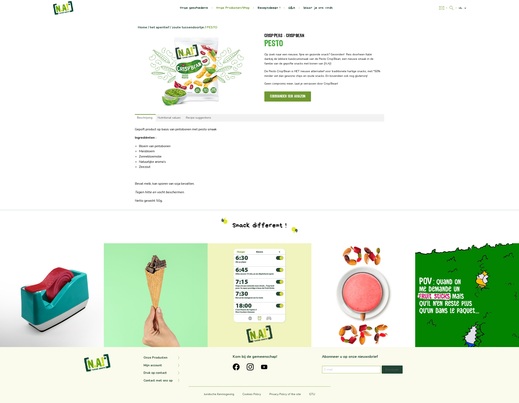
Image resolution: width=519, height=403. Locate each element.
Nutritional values (169, 118)
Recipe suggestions (198, 118)
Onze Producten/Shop (233, 8)
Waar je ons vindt (318, 8)
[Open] (52, 295)
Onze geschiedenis (194, 8)
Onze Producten (155, 358)
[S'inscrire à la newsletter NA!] (443, 8)
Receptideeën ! (269, 8)
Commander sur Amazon (287, 96)
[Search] (451, 8)
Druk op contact (155, 373)
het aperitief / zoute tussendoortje (177, 27)
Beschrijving (144, 118)
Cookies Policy (251, 394)
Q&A (291, 8)
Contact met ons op (158, 380)
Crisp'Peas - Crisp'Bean (284, 36)
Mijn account (153, 365)
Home (142, 27)
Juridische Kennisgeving (219, 394)
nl (460, 8)
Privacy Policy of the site (285, 394)
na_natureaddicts (51, 247)
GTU (312, 394)
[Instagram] (98, 342)
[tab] (145, 117)
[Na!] (63, 7)
